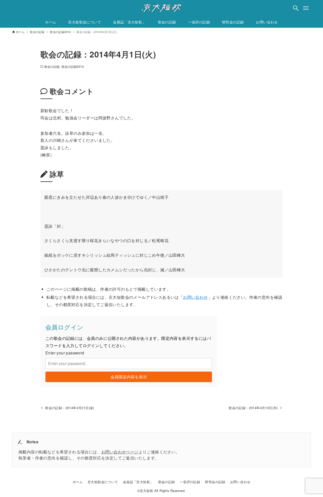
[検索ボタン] (296, 8)
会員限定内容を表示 (129, 377)
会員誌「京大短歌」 (138, 481)
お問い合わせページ (120, 452)
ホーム (78, 481)
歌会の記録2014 (73, 66)
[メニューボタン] (306, 8)
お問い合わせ (195, 297)
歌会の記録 (52, 66)
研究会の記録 (215, 481)
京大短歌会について (103, 481)
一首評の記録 (190, 481)
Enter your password (64, 353)
